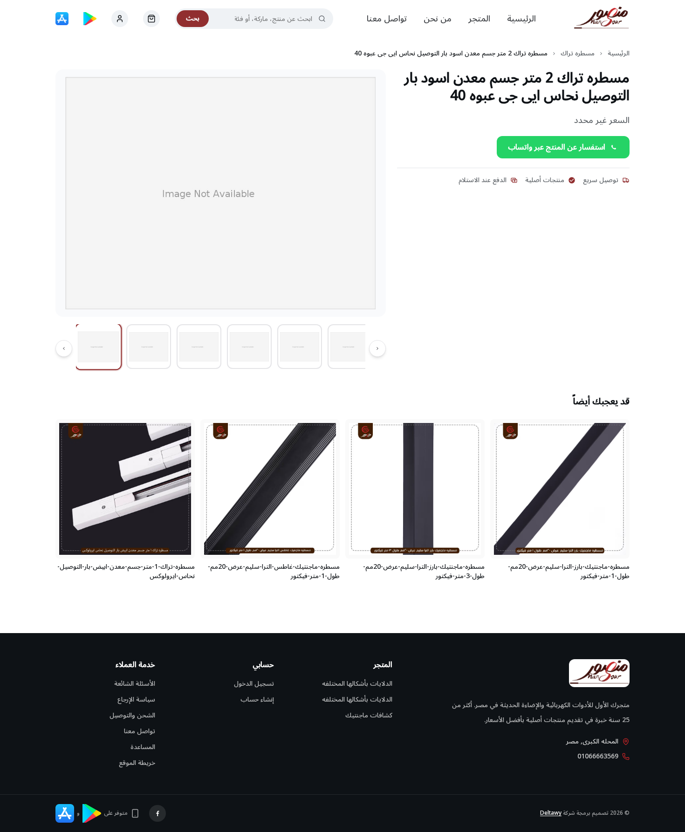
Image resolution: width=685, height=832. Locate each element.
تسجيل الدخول (254, 683)
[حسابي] (151, 18)
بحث (192, 18)
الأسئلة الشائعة (134, 683)
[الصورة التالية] (63, 348)
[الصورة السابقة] (377, 348)
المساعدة (142, 747)
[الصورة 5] (299, 346)
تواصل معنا (387, 18)
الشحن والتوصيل (132, 715)
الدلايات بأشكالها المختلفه (357, 683)
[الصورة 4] (249, 346)
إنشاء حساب (257, 699)
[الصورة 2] (148, 346)
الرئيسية (521, 18)
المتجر (479, 18)
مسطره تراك (578, 53)
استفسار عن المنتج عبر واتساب (556, 147)
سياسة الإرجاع (136, 699)
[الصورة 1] (98, 346)
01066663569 (597, 756)
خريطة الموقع (137, 763)
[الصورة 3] (199, 346)
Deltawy (551, 813)
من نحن (438, 18)
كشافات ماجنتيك (368, 715)
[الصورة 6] (350, 346)
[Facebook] (157, 813)
